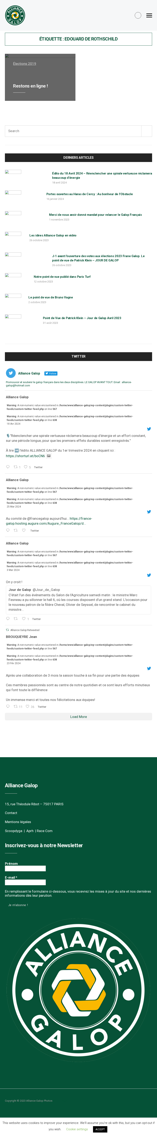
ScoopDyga (60, 1100)
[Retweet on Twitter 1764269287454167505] (17, 619)
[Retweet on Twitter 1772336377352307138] (17, 531)
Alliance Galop (17, 397)
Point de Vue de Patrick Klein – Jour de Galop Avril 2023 (82, 318)
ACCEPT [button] (100, 1129)
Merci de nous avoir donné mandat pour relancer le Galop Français (95, 215)
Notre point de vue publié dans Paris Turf (62, 277)
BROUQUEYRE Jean (21, 637)
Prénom (11, 864)
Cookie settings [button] (77, 1129)
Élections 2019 (24, 64)
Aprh (30, 831)
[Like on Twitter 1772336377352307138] (25, 531)
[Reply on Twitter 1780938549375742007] (9, 467)
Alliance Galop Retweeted (24, 630)
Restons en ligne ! (30, 86)
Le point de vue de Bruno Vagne (50, 297)
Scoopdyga (13, 831)
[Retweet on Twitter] (7, 629)
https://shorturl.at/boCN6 (25, 456)
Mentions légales (18, 822)
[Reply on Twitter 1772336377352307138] (9, 531)
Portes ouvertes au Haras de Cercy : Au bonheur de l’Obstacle (89, 194)
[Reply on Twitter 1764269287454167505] (9, 619)
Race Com (45, 831)
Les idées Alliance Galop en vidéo (52, 235)
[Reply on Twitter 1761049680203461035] (9, 707)
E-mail (11, 877)
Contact (11, 813)
